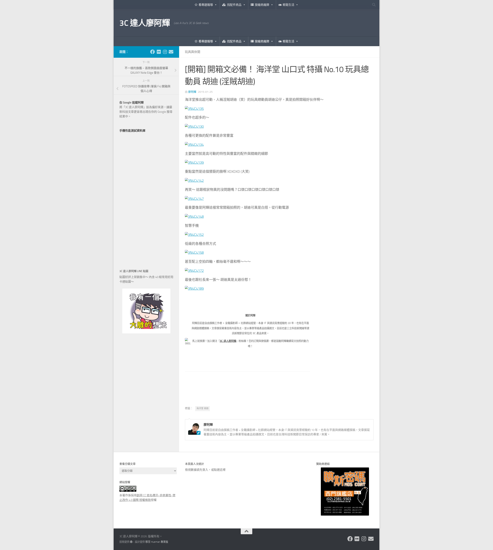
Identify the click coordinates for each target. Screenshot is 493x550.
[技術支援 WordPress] (131, 542)
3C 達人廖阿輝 (144, 23)
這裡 (223, 470)
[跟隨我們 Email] (171, 51)
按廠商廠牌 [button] (262, 5)
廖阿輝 (192, 91)
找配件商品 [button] (234, 5)
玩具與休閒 (192, 52)
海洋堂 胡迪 (202, 408)
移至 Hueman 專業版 (156, 541)
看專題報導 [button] (206, 5)
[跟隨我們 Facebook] (152, 51)
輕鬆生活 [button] (288, 5)
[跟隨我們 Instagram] (165, 51)
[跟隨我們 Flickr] (158, 51)
